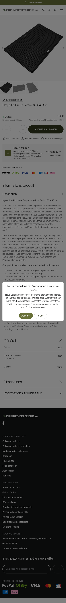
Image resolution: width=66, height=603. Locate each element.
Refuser (40, 316)
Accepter (25, 316)
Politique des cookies (35, 307)
